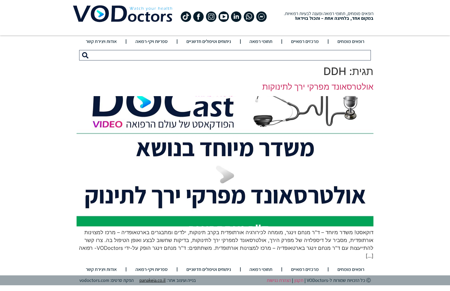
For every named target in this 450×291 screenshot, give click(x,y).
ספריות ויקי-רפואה (151, 41)
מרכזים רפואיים (305, 41)
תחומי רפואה (260, 41)
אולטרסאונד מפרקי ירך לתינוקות (317, 87)
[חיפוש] (85, 55)
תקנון (298, 280)
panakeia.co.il (152, 280)
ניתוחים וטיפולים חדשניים (208, 41)
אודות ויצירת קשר (101, 41)
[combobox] (231, 55)
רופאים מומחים (351, 41)
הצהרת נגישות (279, 280)
